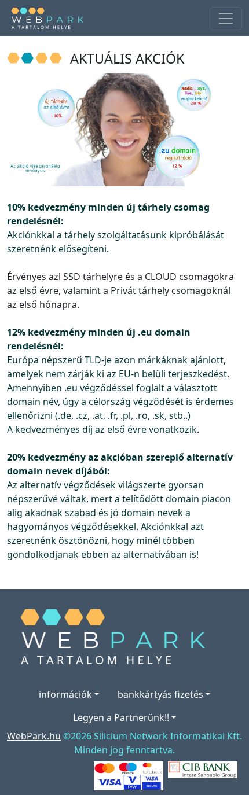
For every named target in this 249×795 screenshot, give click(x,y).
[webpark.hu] (50, 18)
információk (65, 694)
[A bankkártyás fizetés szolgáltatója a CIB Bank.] (202, 769)
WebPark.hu (34, 736)
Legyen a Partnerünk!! (121, 717)
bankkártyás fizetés (160, 694)
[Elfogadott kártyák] (128, 774)
